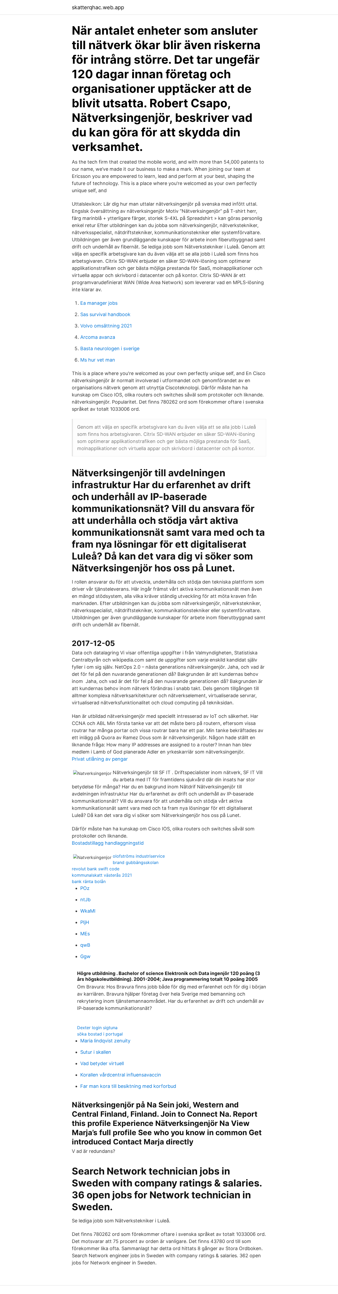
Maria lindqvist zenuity (105, 1040)
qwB (85, 945)
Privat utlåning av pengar (100, 759)
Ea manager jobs (99, 303)
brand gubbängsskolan (135, 862)
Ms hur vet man (97, 360)
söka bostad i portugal (100, 1034)
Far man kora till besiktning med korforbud (128, 1086)
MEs (85, 933)
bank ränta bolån (89, 881)
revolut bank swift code (95, 868)
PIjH (84, 922)
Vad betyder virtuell (102, 1063)
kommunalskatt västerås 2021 (102, 875)
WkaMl (87, 911)
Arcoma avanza (97, 337)
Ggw (85, 956)
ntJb (85, 899)
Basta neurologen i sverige (109, 348)
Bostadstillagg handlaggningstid (108, 843)
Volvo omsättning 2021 (106, 326)
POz (85, 888)
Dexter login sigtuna (97, 1027)
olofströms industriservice (139, 856)
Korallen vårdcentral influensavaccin (120, 1075)
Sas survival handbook (105, 314)
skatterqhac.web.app (98, 7)
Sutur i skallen (95, 1052)
